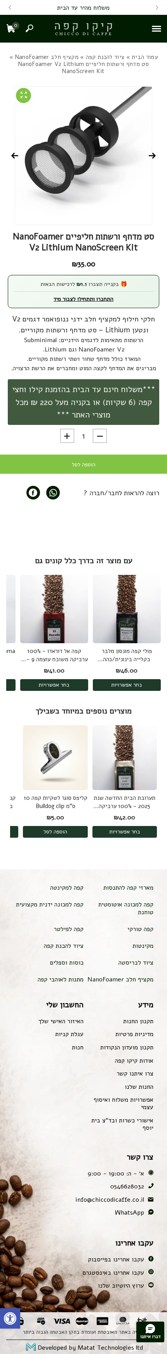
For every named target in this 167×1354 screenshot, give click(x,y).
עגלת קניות (69, 1034)
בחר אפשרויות (126, 685)
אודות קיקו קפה (134, 1060)
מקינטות (142, 946)
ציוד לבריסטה (135, 962)
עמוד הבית (145, 57)
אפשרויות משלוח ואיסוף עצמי (123, 1103)
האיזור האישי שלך (61, 1021)
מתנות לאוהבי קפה (61, 979)
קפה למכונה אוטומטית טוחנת (125, 908)
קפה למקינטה (67, 887)
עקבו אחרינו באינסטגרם (113, 1272)
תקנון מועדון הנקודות (126, 1047)
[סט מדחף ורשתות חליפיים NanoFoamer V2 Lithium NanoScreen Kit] (33, 492)
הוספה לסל (84, 464)
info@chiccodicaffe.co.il (109, 1199)
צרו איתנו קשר (135, 1073)
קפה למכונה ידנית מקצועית (50, 904)
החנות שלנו (139, 1087)
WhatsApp (129, 1212)
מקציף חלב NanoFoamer (46, 57)
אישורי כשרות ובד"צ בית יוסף (122, 1124)
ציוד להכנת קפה (105, 57)
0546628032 (127, 1186)
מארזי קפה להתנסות (128, 887)
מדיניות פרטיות (134, 1034)
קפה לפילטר (69, 929)
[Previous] (157, 8)
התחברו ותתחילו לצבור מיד (83, 299)
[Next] (10, 8)
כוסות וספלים (67, 962)
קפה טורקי (140, 929)
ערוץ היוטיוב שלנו (121, 1285)
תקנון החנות (138, 1021)
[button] (10, 1318)
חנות (78, 1047)
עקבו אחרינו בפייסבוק (116, 1259)
